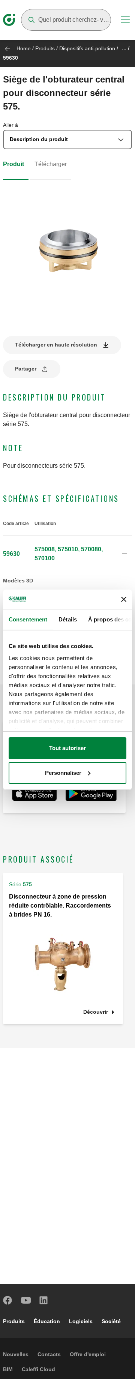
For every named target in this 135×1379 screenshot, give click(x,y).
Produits (45, 48)
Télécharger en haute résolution (56, 345)
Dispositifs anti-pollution (87, 48)
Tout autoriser (67, 748)
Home (23, 48)
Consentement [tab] (28, 619)
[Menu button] (125, 20)
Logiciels (81, 1321)
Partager (25, 369)
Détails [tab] (67, 619)
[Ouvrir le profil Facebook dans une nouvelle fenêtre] (8, 1300)
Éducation (47, 1321)
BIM (8, 1369)
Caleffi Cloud (38, 1369)
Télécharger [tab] (50, 164)
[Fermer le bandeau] (123, 599)
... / (125, 48)
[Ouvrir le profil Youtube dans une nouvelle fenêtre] (26, 1300)
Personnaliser (63, 773)
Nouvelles (15, 1354)
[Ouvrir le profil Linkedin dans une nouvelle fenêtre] (44, 1300)
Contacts (49, 1354)
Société (111, 1321)
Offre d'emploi (88, 1354)
